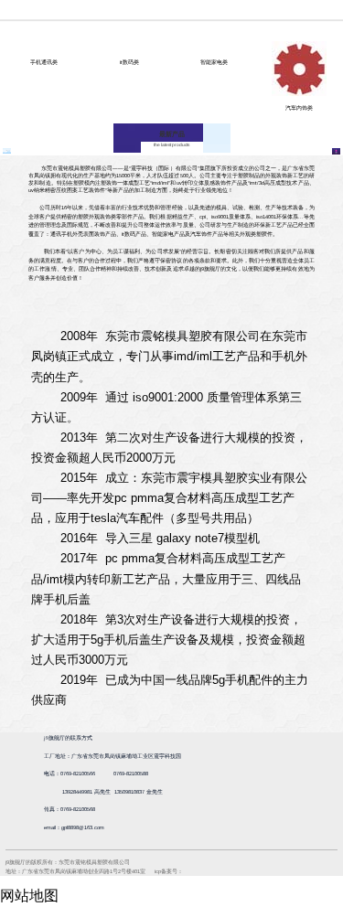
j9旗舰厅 (171, 10)
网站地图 (29, 895)
